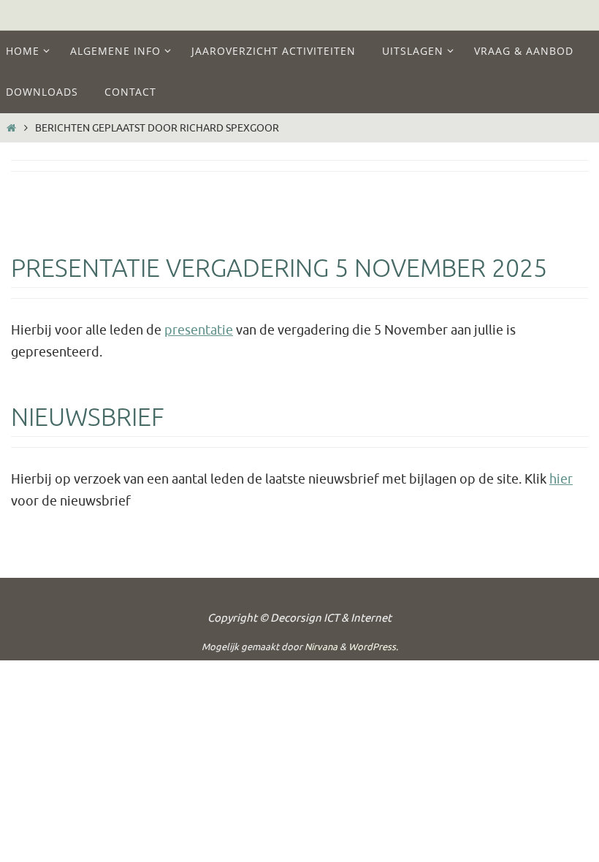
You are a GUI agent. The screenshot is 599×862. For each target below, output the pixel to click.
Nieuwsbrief (87, 417)
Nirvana (321, 647)
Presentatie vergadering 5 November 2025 (279, 268)
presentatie (198, 330)
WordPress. (373, 647)
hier (561, 479)
